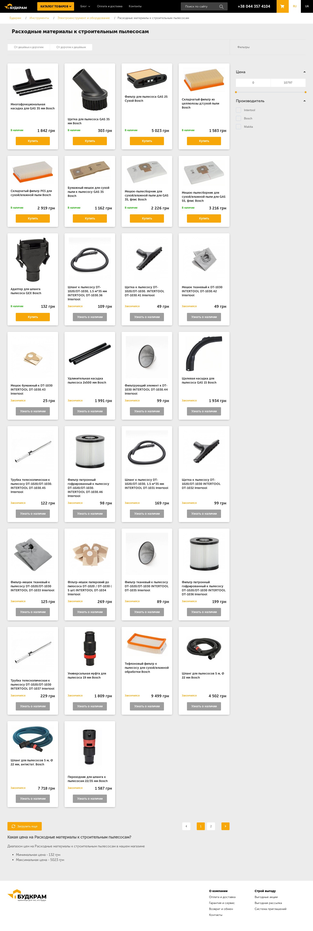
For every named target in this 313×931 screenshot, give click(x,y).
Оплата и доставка (109, 6)
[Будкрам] (26, 903)
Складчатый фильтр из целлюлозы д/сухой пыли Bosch (200, 103)
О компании (218, 891)
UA (307, 6)
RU (295, 6)
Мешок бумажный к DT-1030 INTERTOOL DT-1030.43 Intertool (32, 389)
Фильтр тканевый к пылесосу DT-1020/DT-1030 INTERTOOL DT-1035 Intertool (147, 586)
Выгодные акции (266, 897)
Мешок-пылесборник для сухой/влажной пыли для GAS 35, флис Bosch (146, 195)
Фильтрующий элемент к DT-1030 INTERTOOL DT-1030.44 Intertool (146, 389)
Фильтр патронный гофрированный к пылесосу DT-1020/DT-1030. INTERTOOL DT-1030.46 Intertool (88, 488)
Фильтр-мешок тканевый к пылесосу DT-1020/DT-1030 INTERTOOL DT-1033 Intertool (32, 586)
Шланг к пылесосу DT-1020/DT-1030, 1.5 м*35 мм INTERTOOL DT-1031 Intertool (146, 484)
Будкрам (15, 6)
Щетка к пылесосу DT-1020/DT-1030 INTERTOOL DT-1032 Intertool (201, 484)
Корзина (281, 2)
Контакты (135, 6)
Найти (222, 7)
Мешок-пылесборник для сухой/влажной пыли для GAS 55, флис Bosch (203, 197)
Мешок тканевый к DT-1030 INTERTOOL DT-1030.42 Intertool (202, 291)
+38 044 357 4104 (254, 6)
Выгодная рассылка (268, 903)
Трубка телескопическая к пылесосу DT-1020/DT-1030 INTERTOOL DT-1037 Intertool (32, 684)
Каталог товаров (54, 6)
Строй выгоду (265, 891)
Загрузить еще (27, 826)
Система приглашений (270, 909)
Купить (33, 141)
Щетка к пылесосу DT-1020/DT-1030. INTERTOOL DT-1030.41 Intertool (144, 291)
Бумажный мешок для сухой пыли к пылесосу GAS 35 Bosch (88, 192)
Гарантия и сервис (222, 903)
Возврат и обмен (221, 909)
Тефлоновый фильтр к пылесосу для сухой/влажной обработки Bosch (147, 668)
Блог (83, 6)
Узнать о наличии (90, 317)
